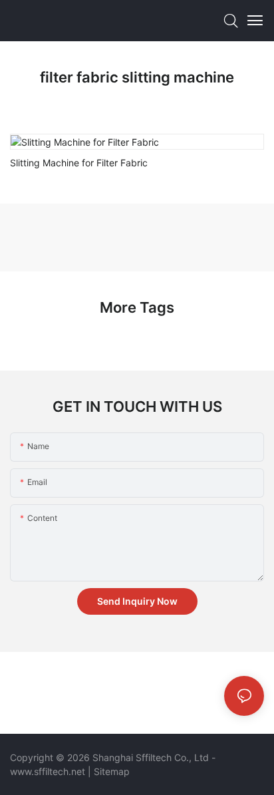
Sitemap (112, 771)
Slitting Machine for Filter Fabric (79, 162)
